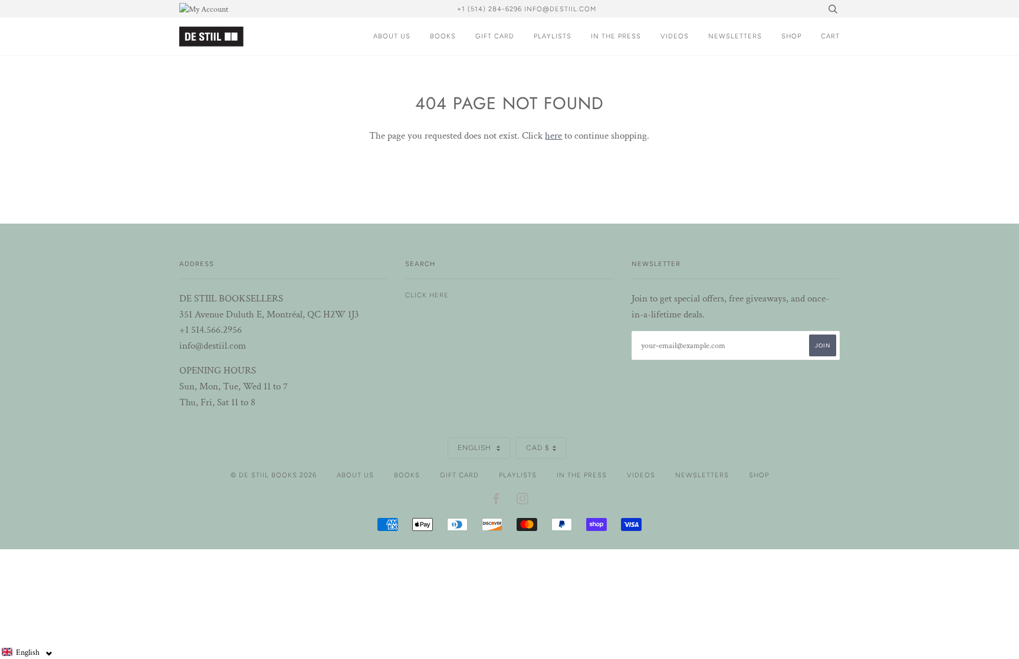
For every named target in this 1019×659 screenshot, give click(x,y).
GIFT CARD (494, 36)
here (553, 135)
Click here (427, 295)
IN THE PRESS (616, 36)
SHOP (791, 36)
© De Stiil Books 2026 (274, 475)
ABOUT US (391, 36)
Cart (830, 36)
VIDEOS (674, 36)
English (476, 448)
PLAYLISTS (552, 36)
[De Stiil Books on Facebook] (496, 501)
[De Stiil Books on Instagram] (523, 501)
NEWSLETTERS (735, 36)
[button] (27, 652)
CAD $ (538, 448)
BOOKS (443, 36)
